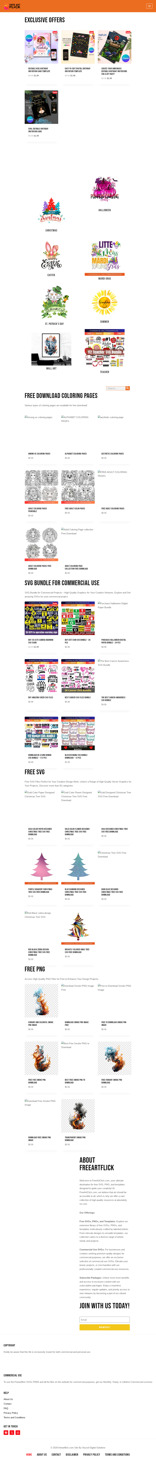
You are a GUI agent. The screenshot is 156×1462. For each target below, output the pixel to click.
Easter (51, 275)
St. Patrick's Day (54, 324)
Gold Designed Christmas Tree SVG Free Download (114, 830)
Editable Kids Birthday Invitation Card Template (39, 70)
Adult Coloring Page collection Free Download (76, 567)
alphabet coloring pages (76, 453)
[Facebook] (6, 1432)
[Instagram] (18, 1432)
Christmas (51, 230)
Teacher (104, 372)
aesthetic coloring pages (112, 453)
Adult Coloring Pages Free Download (39, 567)
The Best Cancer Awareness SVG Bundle (113, 699)
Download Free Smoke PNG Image (39, 1139)
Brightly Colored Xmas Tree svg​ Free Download (77, 951)
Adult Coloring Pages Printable (37, 510)
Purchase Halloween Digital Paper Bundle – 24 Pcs (113, 641)
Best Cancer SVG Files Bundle (78, 697)
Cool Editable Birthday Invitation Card (38, 130)
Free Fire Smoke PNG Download (37, 1081)
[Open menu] (149, 6)
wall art (51, 368)
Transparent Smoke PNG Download (75, 1139)
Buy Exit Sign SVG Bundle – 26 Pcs (77, 641)
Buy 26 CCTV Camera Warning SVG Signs (40, 641)
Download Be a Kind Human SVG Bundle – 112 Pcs (39, 756)
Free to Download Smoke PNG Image (113, 1024)
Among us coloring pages (39, 453)
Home (29, 1455)
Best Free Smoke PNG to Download (75, 1081)
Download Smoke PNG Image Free (77, 1024)
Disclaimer (72, 1455)
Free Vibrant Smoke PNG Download (111, 1081)
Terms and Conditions (14, 1417)
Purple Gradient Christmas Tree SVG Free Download (40, 891)
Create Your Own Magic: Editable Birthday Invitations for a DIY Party (114, 71)
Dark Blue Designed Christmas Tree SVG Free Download (112, 892)
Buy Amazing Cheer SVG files (40, 697)
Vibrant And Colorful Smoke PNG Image (40, 1024)
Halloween (105, 210)
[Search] (128, 388)
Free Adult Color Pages (75, 508)
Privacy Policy (11, 1413)
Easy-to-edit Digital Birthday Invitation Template (77, 70)
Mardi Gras (104, 278)
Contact (7, 1403)
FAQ (6, 1408)
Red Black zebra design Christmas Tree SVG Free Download (39, 952)
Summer (104, 322)
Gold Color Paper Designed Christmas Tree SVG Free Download (40, 832)
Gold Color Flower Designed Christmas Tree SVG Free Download (77, 832)
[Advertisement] (51, 174)
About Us (8, 1399)
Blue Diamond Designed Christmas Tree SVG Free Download (75, 892)
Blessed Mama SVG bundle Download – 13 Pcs (76, 756)
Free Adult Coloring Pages (112, 508)
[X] (12, 1432)
